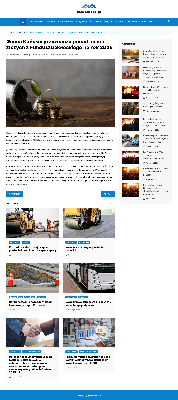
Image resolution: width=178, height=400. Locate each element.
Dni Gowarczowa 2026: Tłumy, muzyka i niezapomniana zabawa (153, 155)
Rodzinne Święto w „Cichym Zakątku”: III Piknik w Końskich (155, 171)
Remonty (41, 297)
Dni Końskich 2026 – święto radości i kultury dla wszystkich (155, 90)
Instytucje (94, 21)
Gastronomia (64, 21)
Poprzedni (15, 194)
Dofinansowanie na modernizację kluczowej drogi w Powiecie (30, 303)
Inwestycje (57, 55)
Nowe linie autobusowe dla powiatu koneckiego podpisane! (88, 303)
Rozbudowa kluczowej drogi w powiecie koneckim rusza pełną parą (32, 249)
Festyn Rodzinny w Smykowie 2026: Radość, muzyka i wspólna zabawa (154, 122)
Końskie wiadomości (70, 55)
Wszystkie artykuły (137, 21)
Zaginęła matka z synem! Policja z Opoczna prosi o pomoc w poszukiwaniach (154, 54)
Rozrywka (80, 21)
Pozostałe (120, 21)
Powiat (26, 242)
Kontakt (152, 21)
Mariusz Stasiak (15, 55)
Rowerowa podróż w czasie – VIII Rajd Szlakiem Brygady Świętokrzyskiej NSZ (155, 139)
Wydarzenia (84, 242)
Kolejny (107, 194)
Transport (83, 297)
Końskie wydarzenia (32, 352)
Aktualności (35, 21)
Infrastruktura (16, 297)
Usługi (107, 21)
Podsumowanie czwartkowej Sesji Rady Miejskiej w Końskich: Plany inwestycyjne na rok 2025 (87, 360)
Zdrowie (49, 21)
